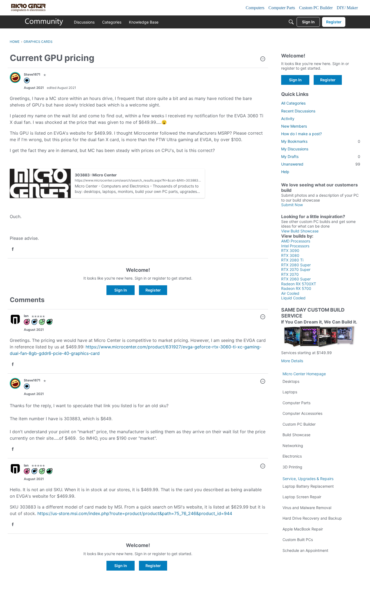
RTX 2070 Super (295, 269)
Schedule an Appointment (305, 550)
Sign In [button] (120, 290)
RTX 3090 (290, 250)
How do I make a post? (301, 133)
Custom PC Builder (299, 424)
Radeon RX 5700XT (298, 283)
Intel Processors (295, 246)
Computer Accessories (302, 413)
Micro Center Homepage (304, 373)
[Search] (291, 22)
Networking (293, 445)
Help (285, 171)
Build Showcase (296, 434)
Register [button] (153, 290)
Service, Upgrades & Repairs (308, 478)
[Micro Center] (44, 22)
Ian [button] (26, 316)
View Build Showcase (300, 231)
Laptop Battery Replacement (308, 486)
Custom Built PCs (298, 539)
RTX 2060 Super (296, 279)
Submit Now (292, 204)
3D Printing (292, 467)
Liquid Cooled (293, 298)
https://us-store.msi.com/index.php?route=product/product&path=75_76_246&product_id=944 (134, 513)
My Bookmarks (320, 141)
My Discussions (294, 149)
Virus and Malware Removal (307, 507)
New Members (294, 126)
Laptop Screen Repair (302, 496)
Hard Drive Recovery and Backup (312, 518)
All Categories (293, 103)
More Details (292, 360)
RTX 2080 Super (296, 265)
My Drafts (320, 156)
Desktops (291, 381)
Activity (287, 118)
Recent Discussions (298, 111)
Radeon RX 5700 (296, 288)
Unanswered (320, 164)
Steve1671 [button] (32, 74)
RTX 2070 (290, 274)
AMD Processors (295, 241)
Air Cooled (290, 293)
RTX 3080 (290, 255)
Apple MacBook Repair (303, 529)
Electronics (292, 456)
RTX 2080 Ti (292, 260)
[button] (262, 59)
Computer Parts (296, 402)
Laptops (290, 392)
